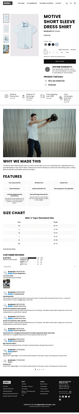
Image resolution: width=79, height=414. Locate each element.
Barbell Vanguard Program (10, 396)
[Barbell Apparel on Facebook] (63, 397)
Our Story (5, 386)
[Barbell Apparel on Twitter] (69, 397)
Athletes (58, 3)
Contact (24, 384)
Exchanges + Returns (27, 386)
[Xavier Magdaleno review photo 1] (6, 283)
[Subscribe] (70, 392)
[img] (12, 272)
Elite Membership (32, 3)
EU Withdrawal (44, 393)
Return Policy (43, 384)
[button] (48, 31)
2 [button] (37, 369)
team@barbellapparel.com (44, 405)
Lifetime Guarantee (8, 388)
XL (57, 52)
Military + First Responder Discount (28, 392)
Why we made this (56, 80)
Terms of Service (44, 391)
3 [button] (39, 369)
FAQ (23, 395)
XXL (62, 52)
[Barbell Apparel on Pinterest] (60, 400)
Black (49, 44)
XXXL (67, 52)
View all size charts (9, 249)
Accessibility (43, 386)
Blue (56, 44)
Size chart (73, 49)
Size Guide (24, 388)
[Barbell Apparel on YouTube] (66, 397)
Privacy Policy (44, 388)
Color (48, 41)
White (60, 44)
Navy (53, 44)
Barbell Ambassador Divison (10, 393)
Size (45, 49)
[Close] (24, 35)
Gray (45, 44)
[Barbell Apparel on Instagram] (60, 397)
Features (52, 84)
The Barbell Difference (46, 3)
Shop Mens (21, 3)
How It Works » (69, 73)
